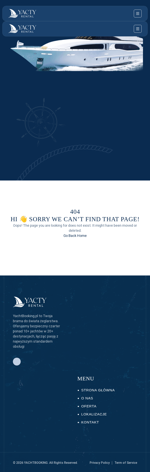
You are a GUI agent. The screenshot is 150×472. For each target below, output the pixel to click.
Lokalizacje (94, 414)
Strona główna (98, 390)
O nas (87, 398)
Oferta (88, 406)
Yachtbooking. (36, 463)
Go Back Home (75, 236)
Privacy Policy (100, 463)
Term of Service (125, 463)
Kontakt (90, 422)
